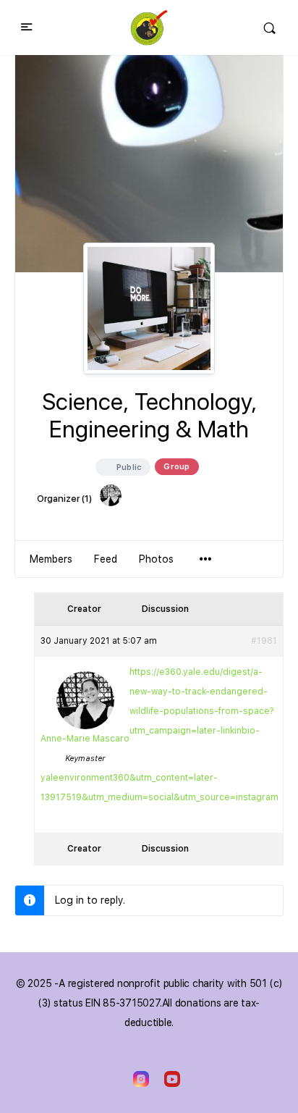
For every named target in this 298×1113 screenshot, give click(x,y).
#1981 (264, 641)
